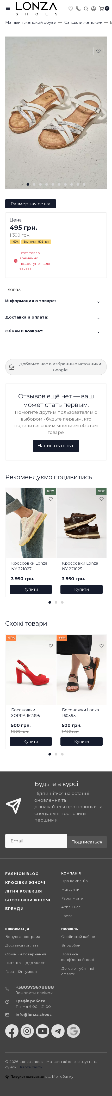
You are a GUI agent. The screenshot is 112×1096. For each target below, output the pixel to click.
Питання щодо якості (25, 963)
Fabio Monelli (73, 898)
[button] (28, 184)
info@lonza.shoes (34, 1015)
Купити (30, 589)
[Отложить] (50, 499)
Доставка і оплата (22, 945)
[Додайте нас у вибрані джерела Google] (73, 1031)
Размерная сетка (31, 203)
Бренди (14, 909)
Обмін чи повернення (25, 954)
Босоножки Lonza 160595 (80, 712)
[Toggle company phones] (78, 8)
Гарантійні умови (21, 971)
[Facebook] (11, 1031)
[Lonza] (36, 8)
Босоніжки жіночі (27, 900)
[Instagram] (27, 1031)
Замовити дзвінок (34, 992)
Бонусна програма (22, 937)
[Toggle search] (86, 8)
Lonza (66, 916)
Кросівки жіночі (25, 883)
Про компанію (74, 881)
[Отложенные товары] (71, 8)
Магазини (70, 889)
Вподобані (71, 945)
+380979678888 (35, 987)
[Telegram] (58, 1031)
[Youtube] (42, 1031)
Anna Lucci (71, 907)
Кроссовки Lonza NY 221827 (29, 566)
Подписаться (86, 842)
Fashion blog (22, 874)
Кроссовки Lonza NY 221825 (80, 566)
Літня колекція (23, 891)
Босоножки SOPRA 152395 (25, 712)
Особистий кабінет (79, 937)
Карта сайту (31, 1067)
